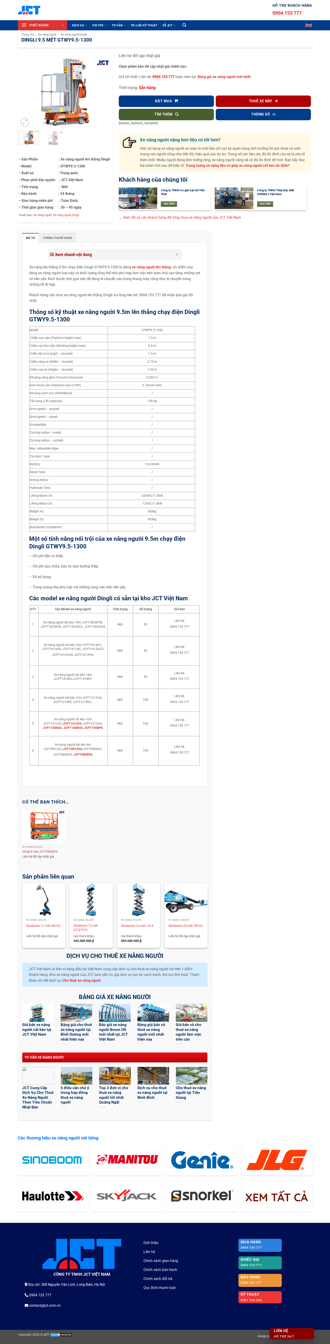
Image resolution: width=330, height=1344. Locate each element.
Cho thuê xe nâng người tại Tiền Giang (191, 1093)
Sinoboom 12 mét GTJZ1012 (85, 928)
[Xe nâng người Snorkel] (202, 1196)
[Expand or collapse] (177, 254)
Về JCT (168, 25)
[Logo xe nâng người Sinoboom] (53, 1160)
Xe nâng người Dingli (74, 34)
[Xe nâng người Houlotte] (53, 1196)
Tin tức (98, 25)
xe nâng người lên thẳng (151, 267)
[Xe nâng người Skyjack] (127, 1196)
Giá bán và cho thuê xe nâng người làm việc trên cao (188, 1032)
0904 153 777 (287, 13)
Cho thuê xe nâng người (81, 980)
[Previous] (26, 93)
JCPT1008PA (93, 728)
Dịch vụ (78, 25)
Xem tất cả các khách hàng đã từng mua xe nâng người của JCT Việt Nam (182, 217)
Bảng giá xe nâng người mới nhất (224, 77)
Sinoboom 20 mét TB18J (185, 926)
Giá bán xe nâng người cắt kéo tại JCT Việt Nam (36, 1030)
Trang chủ (27, 34)
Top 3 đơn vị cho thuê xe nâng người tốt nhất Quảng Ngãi (113, 1095)
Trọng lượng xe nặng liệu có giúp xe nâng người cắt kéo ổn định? (238, 165)
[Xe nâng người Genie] (202, 1160)
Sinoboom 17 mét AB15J (43, 926)
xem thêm (169, 204)
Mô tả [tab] (30, 238)
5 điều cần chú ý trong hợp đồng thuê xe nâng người (75, 1095)
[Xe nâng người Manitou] (127, 1160)
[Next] (104, 93)
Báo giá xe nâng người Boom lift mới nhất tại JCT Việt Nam (113, 1032)
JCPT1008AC (52, 728)
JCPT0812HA (72, 749)
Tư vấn (117, 25)
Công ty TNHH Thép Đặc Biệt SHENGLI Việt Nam (275, 192)
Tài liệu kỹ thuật (144, 25)
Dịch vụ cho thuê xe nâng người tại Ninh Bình (152, 1093)
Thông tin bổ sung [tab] (57, 238)
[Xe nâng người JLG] (276, 1160)
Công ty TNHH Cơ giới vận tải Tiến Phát (183, 192)
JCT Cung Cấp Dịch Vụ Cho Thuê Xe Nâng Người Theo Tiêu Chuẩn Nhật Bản (37, 1097)
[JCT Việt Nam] (29, 10)
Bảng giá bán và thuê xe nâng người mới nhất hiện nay (151, 1032)
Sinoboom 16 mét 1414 (137, 926)
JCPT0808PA (82, 755)
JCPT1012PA (72, 723)
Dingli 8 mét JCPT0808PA (40, 852)
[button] (42, 25)
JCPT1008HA (73, 728)
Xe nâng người (47, 34)
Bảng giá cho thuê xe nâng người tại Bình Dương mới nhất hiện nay (76, 1032)
